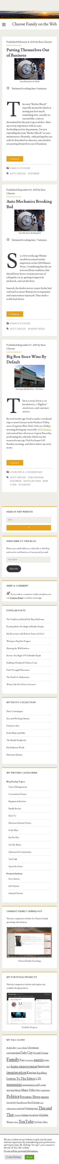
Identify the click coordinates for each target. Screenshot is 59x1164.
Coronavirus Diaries (17, 794)
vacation (33, 1115)
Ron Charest (45, 41)
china (24, 1048)
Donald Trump (40, 1052)
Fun (22, 1060)
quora (45, 1097)
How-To (12, 816)
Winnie (10, 1122)
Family (13, 1059)
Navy (38, 1090)
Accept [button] (29, 1157)
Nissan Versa (36, 329)
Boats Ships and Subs (16, 733)
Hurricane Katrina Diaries (19, 823)
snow (42, 1103)
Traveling (17, 1115)
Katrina (31, 1073)
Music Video (28, 1090)
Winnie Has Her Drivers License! (21, 684)
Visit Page (5, 12)
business (33, 174)
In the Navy (13, 830)
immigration (16, 1072)
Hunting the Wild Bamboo (18, 648)
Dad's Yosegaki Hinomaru (18, 670)
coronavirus (13, 1053)
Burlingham (36, 477)
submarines (12, 1108)
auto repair (18, 174)
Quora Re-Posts (15, 866)
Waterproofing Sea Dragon (19, 641)
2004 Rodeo (44, 429)
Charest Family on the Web (34, 24)
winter (16, 1122)
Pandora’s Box (13, 726)
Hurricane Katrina (14, 755)
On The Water (14, 845)
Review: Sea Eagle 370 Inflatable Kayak (24, 655)
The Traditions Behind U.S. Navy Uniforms (25, 619)
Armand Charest (15, 893)
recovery (11, 1102)
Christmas (33, 1047)
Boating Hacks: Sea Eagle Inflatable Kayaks (25, 626)
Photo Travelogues (15, 711)
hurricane (44, 1066)
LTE (38, 1078)
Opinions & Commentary (26, 472)
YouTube (26, 1121)
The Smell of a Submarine (18, 677)
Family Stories (20, 168)
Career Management (17, 787)
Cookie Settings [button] (13, 1157)
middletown (32, 481)
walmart (25, 485)
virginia (43, 1115)
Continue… (16, 159)
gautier (39, 1060)
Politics (13, 1096)
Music (18, 1090)
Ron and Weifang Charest (18, 718)
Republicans (21, 1102)
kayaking (42, 1073)
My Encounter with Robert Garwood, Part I (25, 634)
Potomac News (30, 1097)
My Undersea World (15, 747)
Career (19, 1048)
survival (21, 1108)
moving (10, 1090)
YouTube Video (41, 1122)
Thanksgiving (31, 1108)
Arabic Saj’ (11, 1047)
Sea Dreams (34, 1102)
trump (24, 1115)
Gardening (29, 1060)
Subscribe (14, 569)
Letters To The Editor (21, 1079)
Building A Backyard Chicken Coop (22, 663)
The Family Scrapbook (16, 740)
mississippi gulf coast (34, 1085)
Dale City (26, 1053)
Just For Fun (13, 837)
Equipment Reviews (17, 801)
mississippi (14, 1085)
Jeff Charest (13, 886)
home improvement (24, 1066)
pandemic (45, 1090)
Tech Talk (12, 859)
